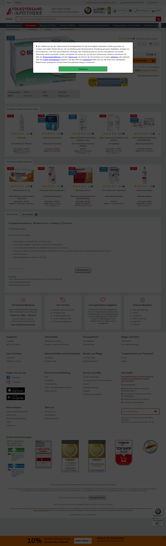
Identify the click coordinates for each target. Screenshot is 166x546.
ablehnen (114, 57)
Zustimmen (87, 60)
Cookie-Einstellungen (51, 60)
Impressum (73, 57)
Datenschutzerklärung (52, 57)
